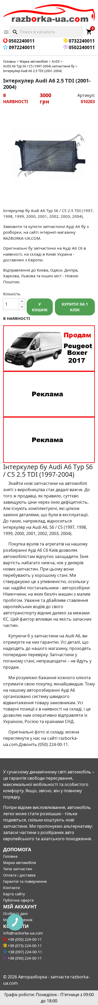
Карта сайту (14, 893)
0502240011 (21, 41)
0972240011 (21, 47)
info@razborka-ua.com (23, 933)
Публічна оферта (18, 900)
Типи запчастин (17, 868)
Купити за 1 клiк (75, 307)
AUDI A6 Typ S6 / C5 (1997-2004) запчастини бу (38, 66)
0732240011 (81, 41)
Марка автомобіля (34, 61)
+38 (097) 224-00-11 (24, 951)
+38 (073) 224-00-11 (24, 945)
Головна (9, 61)
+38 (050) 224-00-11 (24, 939)
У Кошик (40, 307)
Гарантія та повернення (25, 881)
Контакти (11, 887)
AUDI (56, 61)
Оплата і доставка (19, 875)
